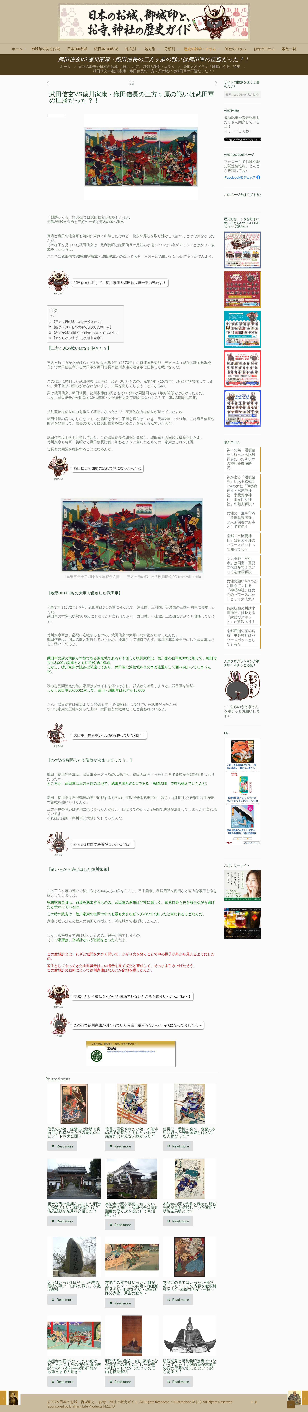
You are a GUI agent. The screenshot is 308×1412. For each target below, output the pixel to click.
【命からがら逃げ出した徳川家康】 (77, 338)
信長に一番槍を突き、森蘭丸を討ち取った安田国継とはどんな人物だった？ (189, 1132)
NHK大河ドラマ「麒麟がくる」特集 (211, 66)
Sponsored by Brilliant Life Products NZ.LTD (81, 1406)
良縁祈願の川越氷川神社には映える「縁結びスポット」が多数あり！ (241, 615)
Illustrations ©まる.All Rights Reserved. (203, 1402)
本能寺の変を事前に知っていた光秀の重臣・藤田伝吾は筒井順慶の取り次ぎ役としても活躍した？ (131, 1209)
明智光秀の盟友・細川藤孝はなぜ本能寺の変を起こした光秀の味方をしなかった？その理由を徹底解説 (131, 1366)
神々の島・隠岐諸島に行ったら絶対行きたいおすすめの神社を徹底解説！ (241, 459)
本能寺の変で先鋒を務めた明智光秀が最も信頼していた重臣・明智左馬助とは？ (189, 1207)
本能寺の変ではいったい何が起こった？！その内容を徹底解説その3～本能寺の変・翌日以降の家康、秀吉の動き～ (132, 1287)
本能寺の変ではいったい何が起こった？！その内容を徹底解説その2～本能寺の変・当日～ (189, 1286)
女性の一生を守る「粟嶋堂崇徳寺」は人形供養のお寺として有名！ (241, 520)
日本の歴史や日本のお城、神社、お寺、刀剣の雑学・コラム (126, 66)
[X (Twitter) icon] (255, 1402)
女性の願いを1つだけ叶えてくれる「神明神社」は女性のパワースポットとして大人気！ (242, 590)
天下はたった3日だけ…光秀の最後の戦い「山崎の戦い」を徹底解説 (74, 1286)
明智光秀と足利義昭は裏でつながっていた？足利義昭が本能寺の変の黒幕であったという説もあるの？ (189, 1366)
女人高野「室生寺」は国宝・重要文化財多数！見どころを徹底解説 (241, 565)
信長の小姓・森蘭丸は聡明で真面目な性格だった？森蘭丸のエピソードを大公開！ (74, 1132)
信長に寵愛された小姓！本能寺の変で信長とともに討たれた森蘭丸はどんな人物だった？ (131, 1132)
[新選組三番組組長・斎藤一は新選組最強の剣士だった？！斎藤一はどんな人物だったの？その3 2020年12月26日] (10, 1398)
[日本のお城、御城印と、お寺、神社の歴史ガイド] (154, 21)
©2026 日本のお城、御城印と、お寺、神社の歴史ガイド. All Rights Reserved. (109, 1402)
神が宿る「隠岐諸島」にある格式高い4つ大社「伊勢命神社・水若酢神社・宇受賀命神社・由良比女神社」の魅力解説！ (242, 490)
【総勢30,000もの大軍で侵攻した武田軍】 (82, 327)
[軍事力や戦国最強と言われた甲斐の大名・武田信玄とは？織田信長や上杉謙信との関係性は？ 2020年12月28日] (298, 1398)
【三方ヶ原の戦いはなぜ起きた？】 (77, 322)
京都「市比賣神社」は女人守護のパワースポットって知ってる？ (241, 542)
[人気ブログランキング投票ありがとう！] (242, 686)
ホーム (65, 66)
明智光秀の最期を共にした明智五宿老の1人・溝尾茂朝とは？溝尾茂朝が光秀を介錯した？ (74, 1207)
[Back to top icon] (291, 1404)
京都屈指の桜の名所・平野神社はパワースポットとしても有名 (241, 637)
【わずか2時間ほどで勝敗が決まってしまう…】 (86, 332)
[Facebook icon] (252, 1402)
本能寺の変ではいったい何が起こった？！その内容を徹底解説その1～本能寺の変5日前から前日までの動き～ (74, 1366)
